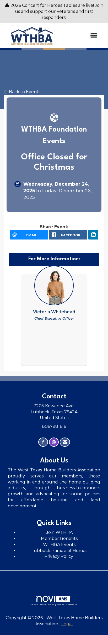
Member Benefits (59, 538)
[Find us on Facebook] (43, 442)
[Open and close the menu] (81, 35)
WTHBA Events (59, 544)
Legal (67, 623)
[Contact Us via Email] (65, 442)
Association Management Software (54, 604)
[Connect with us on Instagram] (54, 442)
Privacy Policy (59, 556)
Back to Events (24, 91)
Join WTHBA (59, 532)
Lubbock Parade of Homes (59, 550)
